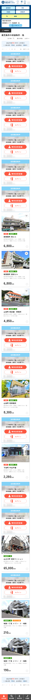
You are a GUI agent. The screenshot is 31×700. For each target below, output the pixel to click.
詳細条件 (22, 12)
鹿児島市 (8, 8)
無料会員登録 (17, 66)
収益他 (8, 12)
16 (20, 49)
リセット (16, 25)
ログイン (18, 71)
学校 (22, 8)
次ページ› (26, 49)
